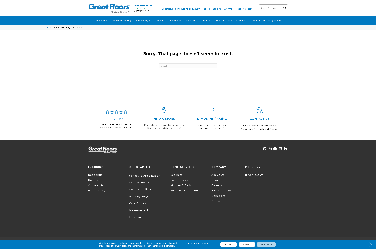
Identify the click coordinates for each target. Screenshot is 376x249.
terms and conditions (145, 246)
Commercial (175, 20)
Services (257, 20)
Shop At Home (139, 182)
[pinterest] (264, 149)
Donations (218, 195)
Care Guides (137, 203)
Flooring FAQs (139, 196)
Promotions (102, 20)
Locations (167, 9)
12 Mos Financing (212, 9)
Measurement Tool (142, 210)
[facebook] (274, 149)
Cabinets (159, 20)
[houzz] (285, 149)
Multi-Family (96, 190)
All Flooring (142, 20)
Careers (217, 185)
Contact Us (242, 20)
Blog (215, 180)
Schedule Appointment (187, 9)
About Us (218, 174)
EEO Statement (222, 190)
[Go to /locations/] (164, 120)
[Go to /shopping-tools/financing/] (212, 120)
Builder (206, 20)
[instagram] (269, 149)
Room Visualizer (223, 20)
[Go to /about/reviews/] (116, 121)
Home (50, 27)
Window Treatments (184, 190)
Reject (247, 244)
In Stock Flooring (122, 20)
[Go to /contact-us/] (260, 120)
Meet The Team (243, 9)
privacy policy (121, 246)
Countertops (179, 180)
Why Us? (228, 9)
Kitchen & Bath (180, 185)
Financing (136, 217)
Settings (266, 244)
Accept (228, 244)
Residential (192, 20)
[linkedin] (280, 149)
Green (216, 201)
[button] (285, 8)
